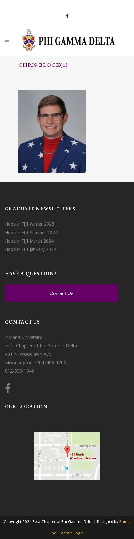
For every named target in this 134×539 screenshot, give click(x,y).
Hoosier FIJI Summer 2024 (31, 232)
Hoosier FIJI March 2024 (29, 241)
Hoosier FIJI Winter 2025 (29, 224)
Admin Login (72, 533)
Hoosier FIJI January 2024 (30, 249)
